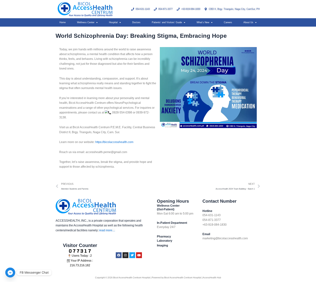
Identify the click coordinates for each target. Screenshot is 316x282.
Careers (228, 22)
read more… (107, 230)
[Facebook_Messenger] (10, 272)
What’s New (203, 22)
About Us (248, 22)
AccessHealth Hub (212, 277)
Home (62, 22)
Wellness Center (85, 22)
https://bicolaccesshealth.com (114, 142)
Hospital (113, 22)
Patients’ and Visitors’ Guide (167, 22)
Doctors (136, 22)
